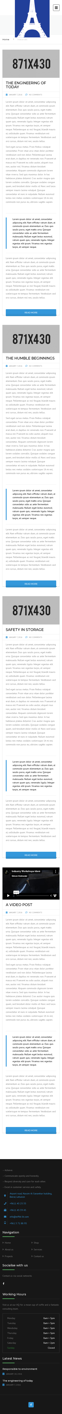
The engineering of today (17, 1380)
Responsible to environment (19, 1368)
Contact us (39, 1256)
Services (38, 1249)
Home (5, 39)
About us (9, 1249)
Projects (9, 1256)
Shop (36, 1242)
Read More (31, 312)
